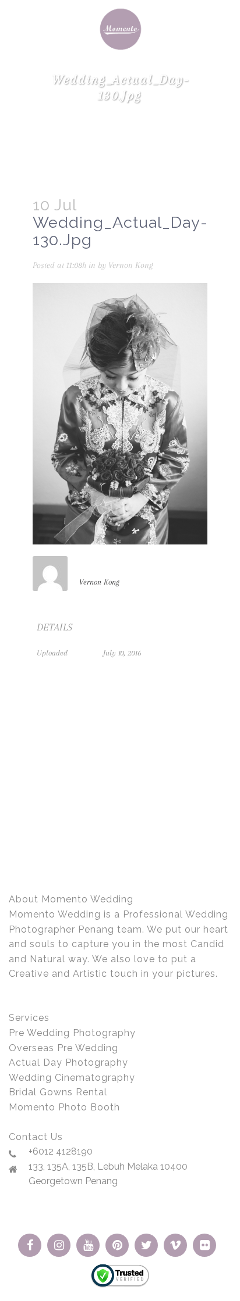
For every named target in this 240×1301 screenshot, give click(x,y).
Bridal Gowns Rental (58, 1092)
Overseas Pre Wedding (63, 1047)
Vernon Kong (130, 265)
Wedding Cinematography (72, 1077)
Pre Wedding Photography (72, 1032)
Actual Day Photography (68, 1062)
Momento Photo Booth (64, 1107)
